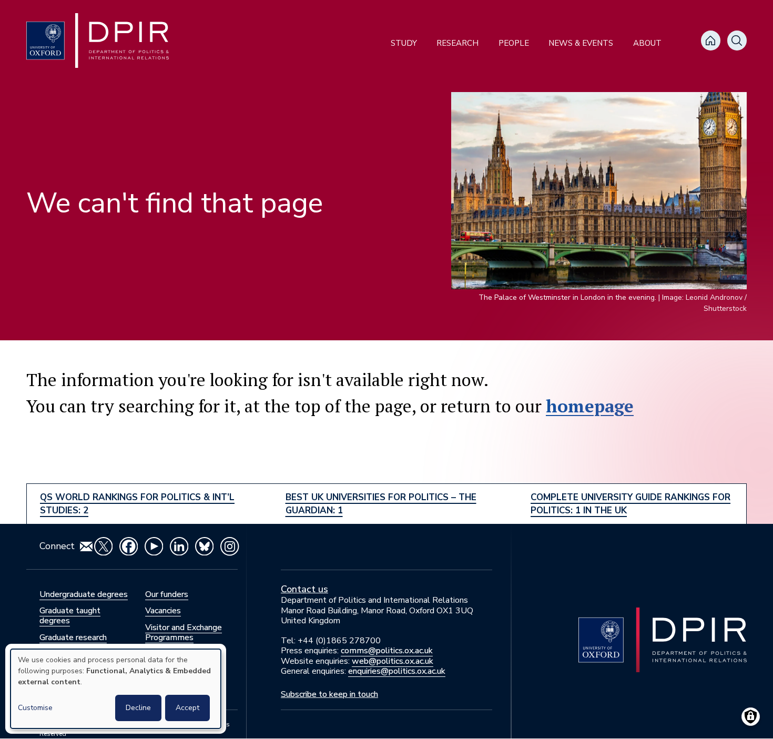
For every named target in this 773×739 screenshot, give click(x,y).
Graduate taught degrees (69, 615)
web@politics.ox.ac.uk (392, 661)
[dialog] (116, 688)
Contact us (304, 589)
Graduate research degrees (73, 642)
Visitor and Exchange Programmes (183, 632)
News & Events (580, 43)
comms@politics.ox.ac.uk (387, 650)
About (647, 43)
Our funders (166, 594)
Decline (138, 708)
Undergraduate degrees (83, 594)
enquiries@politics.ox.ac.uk (396, 671)
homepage (590, 405)
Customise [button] (35, 708)
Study (404, 43)
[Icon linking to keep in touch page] (86, 546)
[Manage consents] (750, 716)
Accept (187, 708)
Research (457, 43)
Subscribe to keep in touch (329, 694)
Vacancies (163, 610)
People (514, 43)
